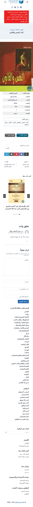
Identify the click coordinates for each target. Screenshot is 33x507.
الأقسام (27, 443)
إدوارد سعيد (25, 414)
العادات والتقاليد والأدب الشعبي (20, 363)
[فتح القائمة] (27, 2)
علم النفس (12, 29)
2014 (17, 29)
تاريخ (27, 333)
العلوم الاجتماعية (24, 366)
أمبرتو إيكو (26, 408)
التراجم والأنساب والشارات (21, 328)
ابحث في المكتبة (24, 145)
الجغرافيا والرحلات (24, 331)
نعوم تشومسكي (24, 416)
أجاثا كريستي (25, 394)
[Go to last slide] (28, 196)
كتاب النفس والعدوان (25, 164)
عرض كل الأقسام (24, 382)
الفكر (27, 377)
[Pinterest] (15, 7)
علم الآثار (26, 336)
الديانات (26, 352)
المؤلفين (26, 494)
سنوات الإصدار (25, 491)
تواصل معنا (10, 135)
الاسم (26, 282)
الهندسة (26, 350)
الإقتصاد (26, 358)
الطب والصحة (25, 344)
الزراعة (27, 341)
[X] (18, 7)
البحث (7, 148)
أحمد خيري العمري (23, 403)
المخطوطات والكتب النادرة (21, 320)
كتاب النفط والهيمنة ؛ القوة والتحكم (9, 164)
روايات (27, 314)
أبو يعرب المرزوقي (23, 392)
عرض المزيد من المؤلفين (22, 419)
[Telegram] (12, 7)
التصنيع (27, 347)
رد (27, 241)
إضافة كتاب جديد (24, 454)
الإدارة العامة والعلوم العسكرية (20, 355)
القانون (21, 29)
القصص (26, 311)
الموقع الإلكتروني (23, 296)
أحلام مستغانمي (24, 397)
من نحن (27, 472)
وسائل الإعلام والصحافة (22, 325)
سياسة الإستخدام (24, 480)
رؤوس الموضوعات (24, 446)
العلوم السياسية (24, 369)
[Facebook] (21, 7)
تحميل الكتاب (23, 135)
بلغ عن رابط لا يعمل (23, 456)
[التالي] (4, 196)
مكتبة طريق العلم (19, 502)
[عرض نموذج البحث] (5, 2)
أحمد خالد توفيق (24, 400)
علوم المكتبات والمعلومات (21, 322)
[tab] (19, 214)
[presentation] (16, 191)
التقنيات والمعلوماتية (23, 339)
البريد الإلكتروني (23, 289)
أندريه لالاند (26, 411)
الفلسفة (26, 374)
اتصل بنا (27, 469)
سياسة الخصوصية (24, 483)
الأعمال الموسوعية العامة (22, 317)
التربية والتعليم (25, 361)
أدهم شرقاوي (25, 405)
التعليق (26, 260)
